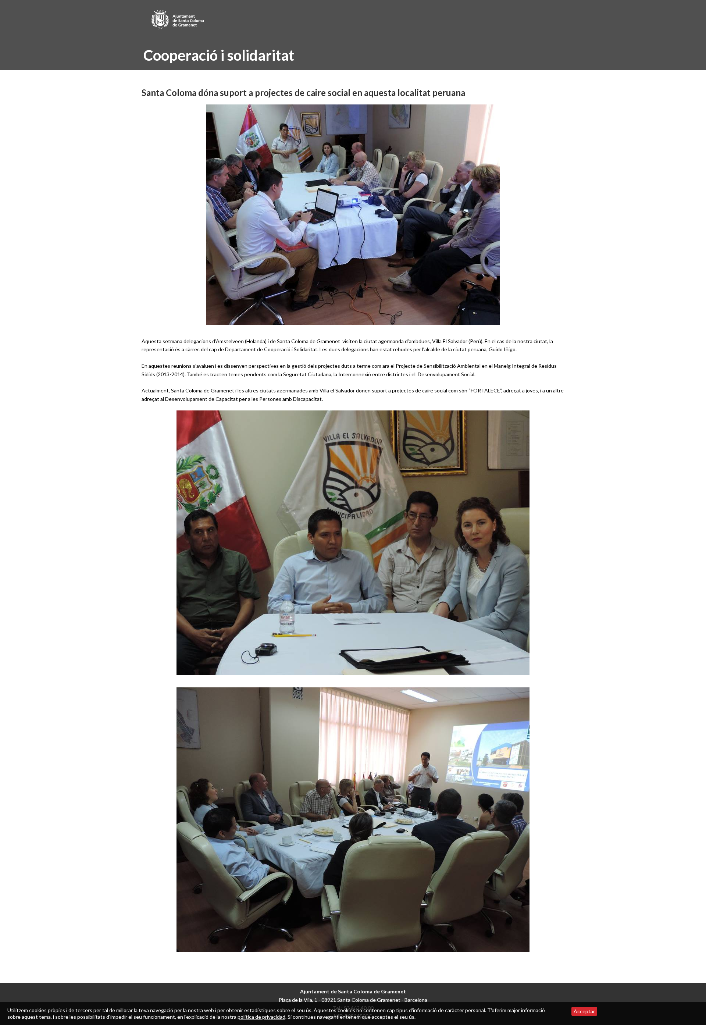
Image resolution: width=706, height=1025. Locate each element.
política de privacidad (261, 1017)
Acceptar (584, 1011)
